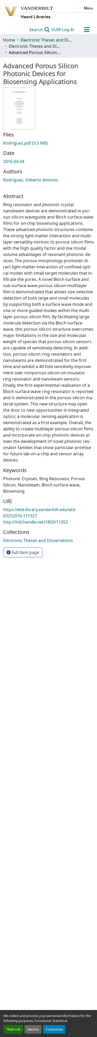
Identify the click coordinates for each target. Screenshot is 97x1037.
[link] (48, 143)
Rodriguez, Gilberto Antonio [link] (30, 180)
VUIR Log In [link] (62, 29)
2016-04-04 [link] (13, 161)
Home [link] (9, 40)
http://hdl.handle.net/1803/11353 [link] (35, 522)
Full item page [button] (25, 552)
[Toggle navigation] (86, 30)
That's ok (13, 1029)
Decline (33, 1029)
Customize (54, 1029)
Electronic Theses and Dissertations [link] (46, 40)
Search (36, 29)
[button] (38, 540)
